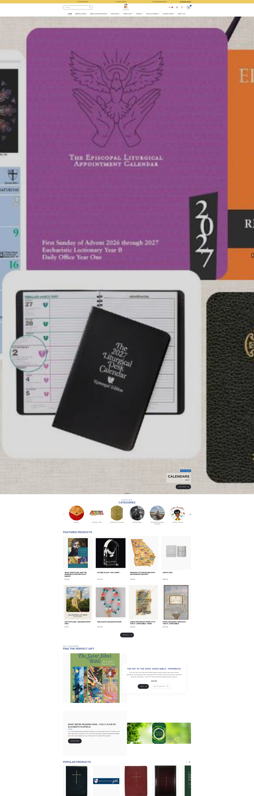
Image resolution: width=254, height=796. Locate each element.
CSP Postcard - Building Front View (77, 623)
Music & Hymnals (152, 14)
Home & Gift (127, 14)
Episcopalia (115, 14)
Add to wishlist (159, 686)
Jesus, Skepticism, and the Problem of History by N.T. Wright (75, 574)
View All (126, 635)
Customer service (185, 2)
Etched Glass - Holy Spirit (108, 572)
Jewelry (139, 14)
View (142, 686)
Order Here (75, 741)
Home (70, 14)
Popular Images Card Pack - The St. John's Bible (175, 623)
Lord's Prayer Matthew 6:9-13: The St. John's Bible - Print (142, 623)
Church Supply (168, 14)
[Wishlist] (182, 7)
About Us (181, 14)
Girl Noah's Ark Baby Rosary (109, 622)
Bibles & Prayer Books (98, 14)
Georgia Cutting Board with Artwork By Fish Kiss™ (142, 573)
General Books (80, 14)
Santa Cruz (168, 572)
